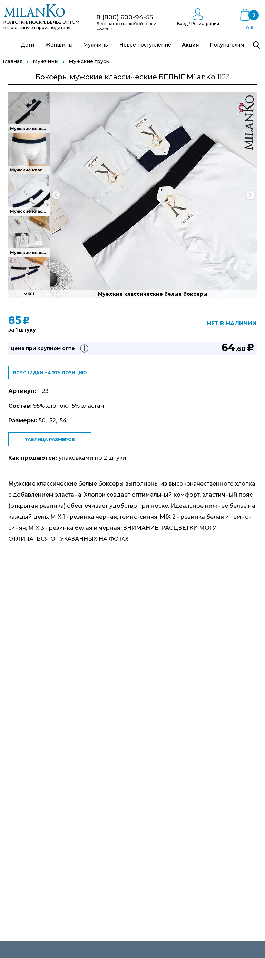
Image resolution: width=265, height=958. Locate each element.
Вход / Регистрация (198, 23)
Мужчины (96, 45)
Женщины (58, 45)
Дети (27, 45)
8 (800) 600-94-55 (124, 17)
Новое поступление (145, 45)
